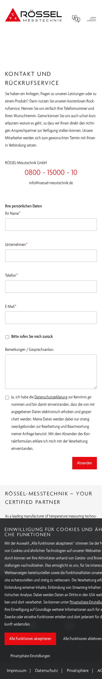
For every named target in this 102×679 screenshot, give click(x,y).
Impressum (16, 671)
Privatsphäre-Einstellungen (30, 656)
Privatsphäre (78, 671)
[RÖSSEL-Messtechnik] (33, 15)
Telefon (11, 275)
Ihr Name (13, 213)
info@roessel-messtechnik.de (51, 183)
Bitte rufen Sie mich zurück (32, 336)
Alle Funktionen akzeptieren (30, 639)
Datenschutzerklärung (51, 397)
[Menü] (91, 20)
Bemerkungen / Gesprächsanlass (29, 349)
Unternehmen (16, 244)
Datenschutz (46, 671)
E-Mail (10, 306)
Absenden (84, 463)
